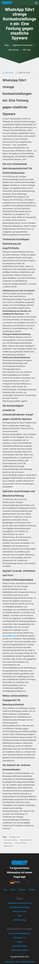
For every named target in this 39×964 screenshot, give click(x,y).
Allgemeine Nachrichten (23, 45)
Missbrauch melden (19, 946)
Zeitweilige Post (19, 938)
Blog (6, 45)
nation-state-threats (21, 843)
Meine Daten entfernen (19, 950)
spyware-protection (26, 840)
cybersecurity (8, 843)
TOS (17, 962)
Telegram (31, 890)
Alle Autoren (14, 50)
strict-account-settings (10, 840)
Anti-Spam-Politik (19, 911)
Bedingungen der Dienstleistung (19, 903)
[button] (36, 2)
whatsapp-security (15, 837)
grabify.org (10, 636)
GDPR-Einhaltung (19, 920)
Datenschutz (9, 962)
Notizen (19, 942)
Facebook (21, 890)
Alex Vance (9, 73)
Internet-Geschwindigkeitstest (19, 933)
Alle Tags (27, 50)
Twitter (12, 890)
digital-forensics (9, 846)
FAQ (19, 916)
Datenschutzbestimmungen (20, 907)
